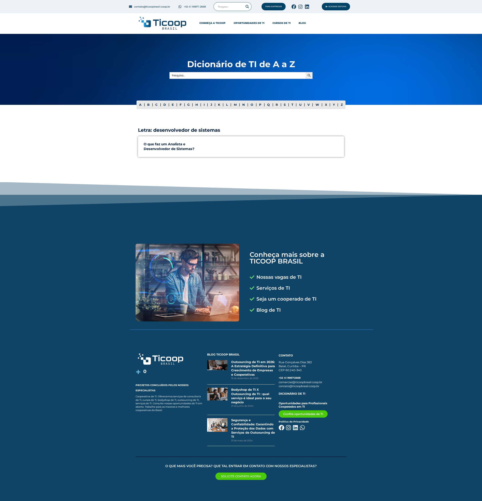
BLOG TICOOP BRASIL (223, 354)
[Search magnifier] (247, 6)
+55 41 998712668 (290, 377)
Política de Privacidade (294, 421)
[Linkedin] (307, 6)
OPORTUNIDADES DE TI (249, 22)
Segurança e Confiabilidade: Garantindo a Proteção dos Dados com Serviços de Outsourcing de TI (253, 428)
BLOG (302, 22)
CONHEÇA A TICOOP (212, 22)
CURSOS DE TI (281, 22)
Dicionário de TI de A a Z (241, 64)
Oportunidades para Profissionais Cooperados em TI (303, 404)
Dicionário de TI (292, 393)
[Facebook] (293, 6)
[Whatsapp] (302, 427)
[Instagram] (300, 6)
